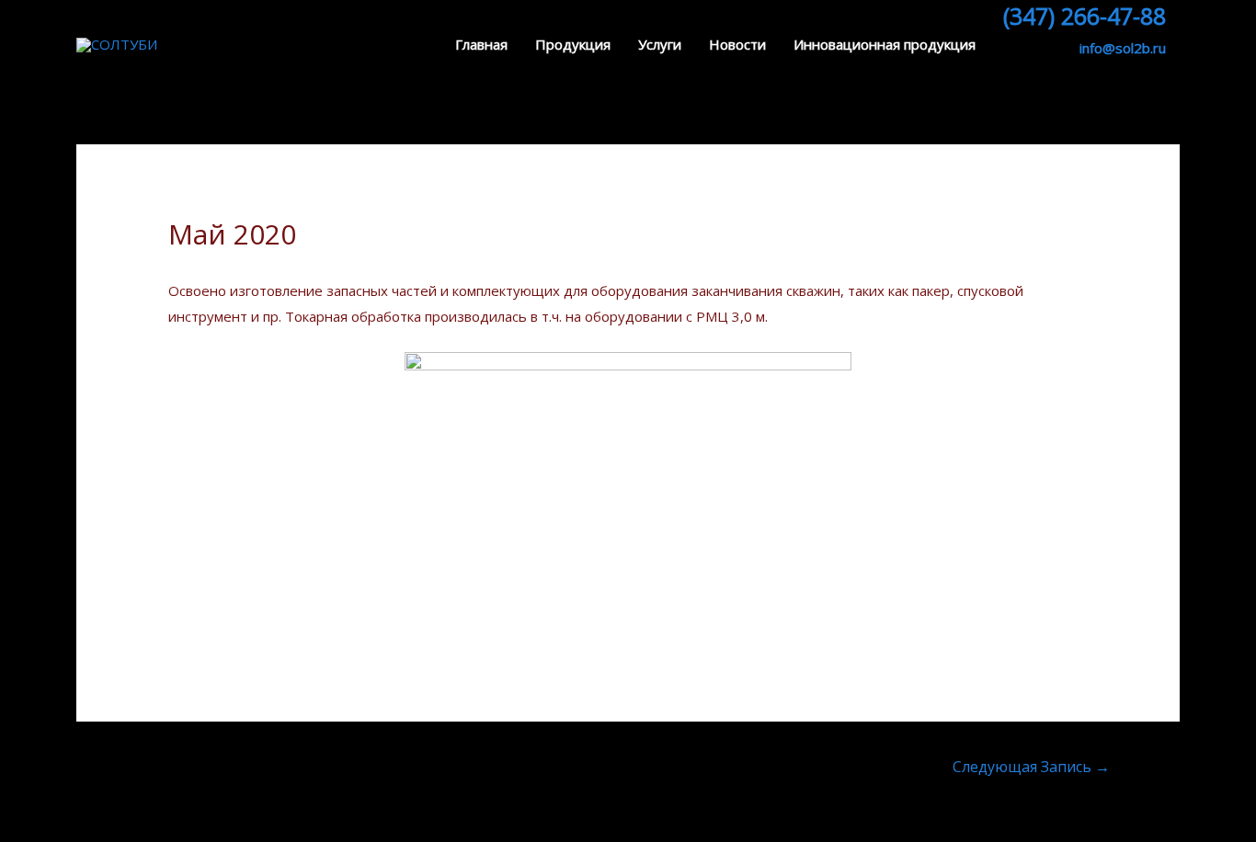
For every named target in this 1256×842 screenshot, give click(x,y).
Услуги (659, 44)
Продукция (573, 44)
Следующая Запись (1031, 767)
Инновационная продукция (885, 44)
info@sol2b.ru (1122, 48)
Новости (737, 44)
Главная (481, 44)
